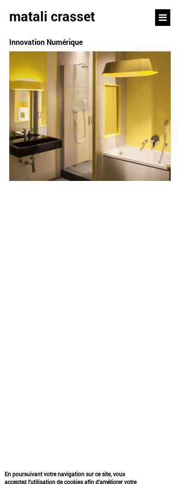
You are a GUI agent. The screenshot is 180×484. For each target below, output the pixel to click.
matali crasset (52, 16)
